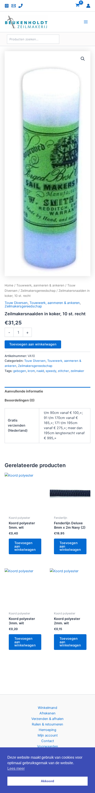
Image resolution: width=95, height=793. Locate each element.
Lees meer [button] (16, 768)
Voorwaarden (47, 746)
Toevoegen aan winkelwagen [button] (25, 546)
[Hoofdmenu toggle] (85, 22)
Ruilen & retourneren (47, 724)
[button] (83, 59)
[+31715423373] (20, 6)
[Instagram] (7, 6)
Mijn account (48, 735)
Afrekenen (47, 713)
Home (9, 285)
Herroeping (47, 730)
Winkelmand (47, 708)
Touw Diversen (16, 303)
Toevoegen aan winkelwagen (32, 344)
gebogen (19, 371)
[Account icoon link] (88, 6)
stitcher (63, 371)
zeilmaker (77, 371)
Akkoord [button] (47, 781)
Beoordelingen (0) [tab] (20, 400)
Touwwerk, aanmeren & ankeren (40, 285)
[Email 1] (14, 6)
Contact (47, 741)
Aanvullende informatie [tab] (24, 391)
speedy (51, 371)
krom (31, 371)
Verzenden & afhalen (47, 719)
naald (40, 371)
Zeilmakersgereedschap (38, 290)
